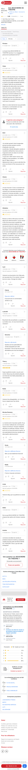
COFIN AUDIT (5, 587)
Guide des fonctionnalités (7, 741)
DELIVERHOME (6, 709)
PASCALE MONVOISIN (12, 686)
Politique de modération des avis (9, 725)
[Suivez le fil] (24, 766)
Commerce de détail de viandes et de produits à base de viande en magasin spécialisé (15, 631)
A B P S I (4, 576)
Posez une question (14, 565)
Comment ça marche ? (16, 671)
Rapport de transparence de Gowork (10, 739)
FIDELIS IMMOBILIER (11, 690)
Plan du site (4, 731)
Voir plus (3, 24)
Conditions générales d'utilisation (9, 724)
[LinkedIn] (6, 751)
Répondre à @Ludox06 (10, 342)
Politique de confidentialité (7, 729)
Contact (3, 743)
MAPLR (4, 702)
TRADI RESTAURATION (8, 584)
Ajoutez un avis (13, 766)
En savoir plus (14, 127)
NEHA (3, 579)
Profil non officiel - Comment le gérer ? (17, 12)
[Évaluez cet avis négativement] (6, 59)
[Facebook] (2, 751)
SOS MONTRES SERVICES (9, 704)
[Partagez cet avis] (25, 44)
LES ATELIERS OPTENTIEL (9, 581)
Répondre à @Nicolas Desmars (12, 451)
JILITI (3, 707)
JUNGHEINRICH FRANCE (8, 700)
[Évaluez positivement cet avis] (3, 59)
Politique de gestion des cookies (9, 727)
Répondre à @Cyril (9, 296)
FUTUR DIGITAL (10, 683)
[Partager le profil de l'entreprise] (25, 593)
